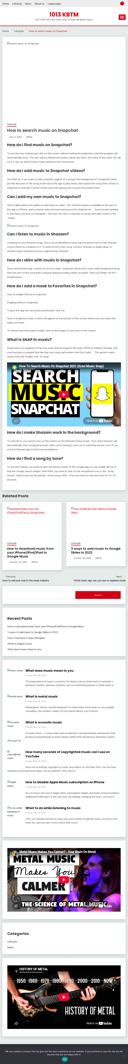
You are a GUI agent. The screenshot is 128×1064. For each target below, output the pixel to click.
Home (5, 3)
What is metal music (41, 696)
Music (28, 3)
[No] (124, 1055)
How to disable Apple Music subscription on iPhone (64, 782)
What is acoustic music (43, 722)
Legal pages (54, 3)
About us (39, 3)
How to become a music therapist (26, 637)
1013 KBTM (64, 14)
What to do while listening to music (53, 808)
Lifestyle (17, 3)
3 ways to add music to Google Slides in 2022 (96, 550)
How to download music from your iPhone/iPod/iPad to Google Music (30, 552)
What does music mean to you (24, 649)
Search (98, 595)
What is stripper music (19, 643)
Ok (64, 1059)
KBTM (29, 137)
